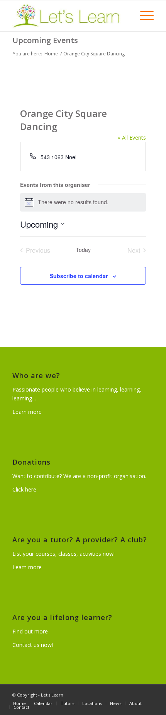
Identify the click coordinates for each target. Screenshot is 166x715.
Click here (24, 489)
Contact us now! (32, 644)
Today (83, 249)
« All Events (132, 137)
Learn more (27, 411)
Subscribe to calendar (79, 276)
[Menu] (143, 15)
